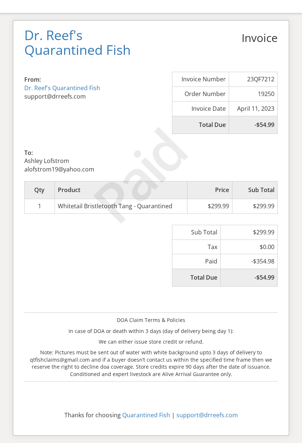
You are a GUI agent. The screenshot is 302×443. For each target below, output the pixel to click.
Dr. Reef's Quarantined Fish (62, 88)
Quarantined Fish (146, 415)
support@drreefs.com (207, 415)
